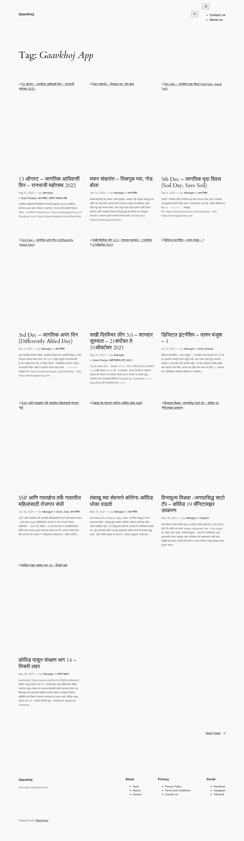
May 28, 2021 (169, 517)
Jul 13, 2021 (168, 348)
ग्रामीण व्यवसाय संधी (58, 198)
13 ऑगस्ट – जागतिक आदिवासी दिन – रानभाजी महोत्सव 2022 (49, 182)
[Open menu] (194, 14)
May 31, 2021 (97, 511)
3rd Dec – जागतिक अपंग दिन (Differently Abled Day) (48, 338)
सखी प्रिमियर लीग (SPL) (120, 360)
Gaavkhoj (26, 14)
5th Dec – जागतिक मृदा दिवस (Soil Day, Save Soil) (191, 182)
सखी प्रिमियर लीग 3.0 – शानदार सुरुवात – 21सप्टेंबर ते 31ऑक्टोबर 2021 (121, 341)
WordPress (42, 820)
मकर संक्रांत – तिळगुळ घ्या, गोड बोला (121, 182)
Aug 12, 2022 (26, 192)
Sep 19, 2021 (97, 354)
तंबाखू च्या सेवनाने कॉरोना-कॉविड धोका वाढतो (121, 501)
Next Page (215, 733)
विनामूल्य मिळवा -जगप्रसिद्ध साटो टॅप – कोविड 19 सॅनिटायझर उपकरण (193, 504)
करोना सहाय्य (63, 673)
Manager (48, 192)
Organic (204, 517)
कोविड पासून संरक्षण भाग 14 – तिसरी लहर (47, 663)
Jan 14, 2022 (97, 192)
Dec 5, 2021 (168, 192)
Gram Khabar (28, 198)
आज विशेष (42, 198)
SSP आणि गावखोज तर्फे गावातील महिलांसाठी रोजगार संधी (50, 501)
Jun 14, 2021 (26, 511)
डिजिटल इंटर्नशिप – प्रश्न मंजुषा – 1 (191, 338)
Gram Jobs (62, 511)
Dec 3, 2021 (26, 348)
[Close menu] (206, 6)
